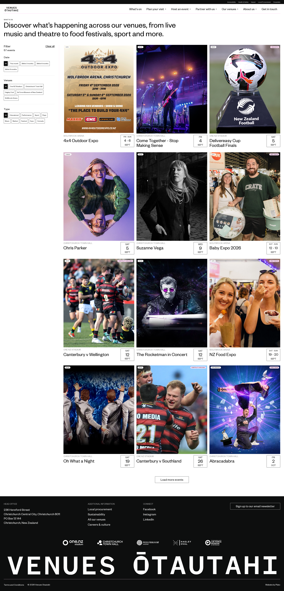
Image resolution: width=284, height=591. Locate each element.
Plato (278, 585)
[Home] (11, 9)
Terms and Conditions (14, 585)
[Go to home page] (142, 563)
